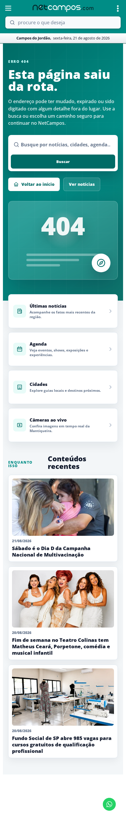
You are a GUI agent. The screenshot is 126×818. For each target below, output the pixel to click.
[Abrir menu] (8, 8)
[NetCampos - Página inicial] (63, 8)
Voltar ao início (38, 184)
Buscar (63, 161)
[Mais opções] (118, 8)
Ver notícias (82, 184)
